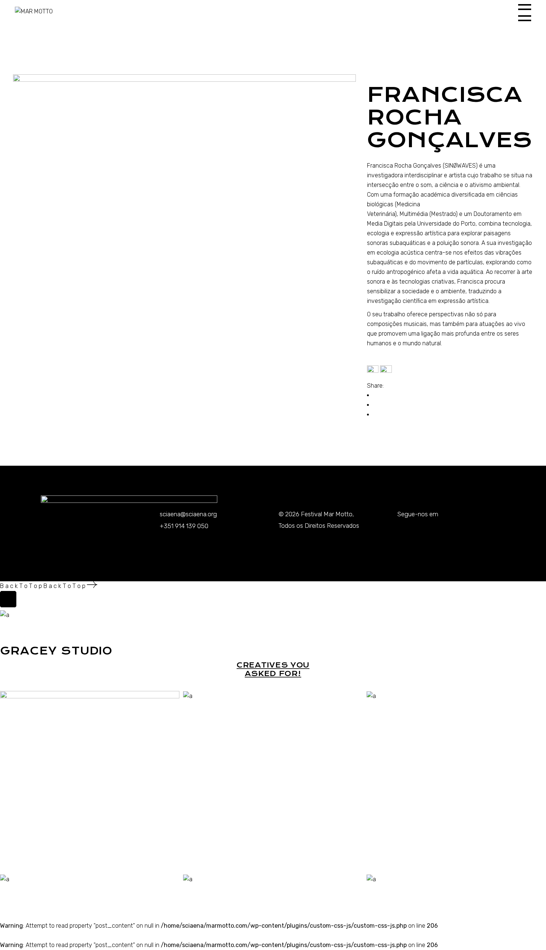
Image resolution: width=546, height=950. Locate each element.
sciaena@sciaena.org (188, 514)
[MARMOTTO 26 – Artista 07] (184, 245)
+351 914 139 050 (184, 526)
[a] (187, 695)
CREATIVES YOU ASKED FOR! (273, 669)
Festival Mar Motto (326, 514)
